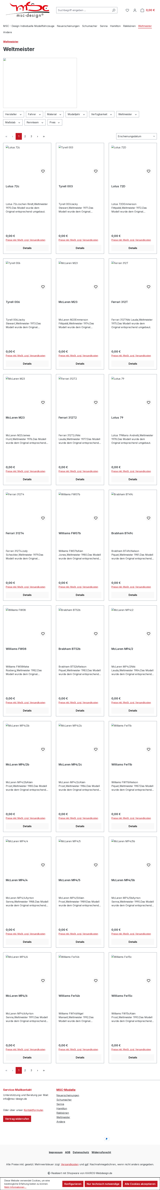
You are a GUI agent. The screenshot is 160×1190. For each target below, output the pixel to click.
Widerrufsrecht (101, 1152)
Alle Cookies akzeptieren (140, 1183)
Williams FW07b (70, 533)
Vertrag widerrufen (17, 1118)
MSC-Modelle (65, 1089)
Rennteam (33, 122)
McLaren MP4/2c (70, 764)
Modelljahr (74, 114)
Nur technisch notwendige (103, 1183)
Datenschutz (81, 1152)
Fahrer (32, 114)
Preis (53, 122)
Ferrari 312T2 (68, 417)
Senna (60, 1104)
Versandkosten (70, 1164)
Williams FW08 (16, 648)
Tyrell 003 (66, 186)
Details (27, 248)
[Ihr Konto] (135, 10)
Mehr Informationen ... (15, 1187)
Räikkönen (62, 1112)
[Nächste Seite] (37, 136)
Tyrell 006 (13, 302)
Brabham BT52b (69, 648)
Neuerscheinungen (67, 1095)
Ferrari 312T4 (15, 533)
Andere (60, 1121)
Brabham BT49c (122, 533)
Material (52, 114)
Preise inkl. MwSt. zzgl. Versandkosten (25, 240)
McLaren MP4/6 (17, 995)
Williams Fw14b (69, 995)
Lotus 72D (118, 186)
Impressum (55, 1152)
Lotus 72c (12, 186)
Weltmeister (125, 114)
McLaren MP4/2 (122, 648)
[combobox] (83, 10)
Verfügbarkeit (99, 114)
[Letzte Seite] (44, 136)
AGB (67, 1152)
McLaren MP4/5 (69, 880)
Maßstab (10, 122)
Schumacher (64, 1099)
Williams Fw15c (121, 995)
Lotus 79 (117, 417)
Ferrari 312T (119, 302)
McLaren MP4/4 (17, 880)
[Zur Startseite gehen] (26, 9)
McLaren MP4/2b (17, 764)
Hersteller (11, 114)
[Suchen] (113, 10)
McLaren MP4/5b (123, 880)
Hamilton (61, 1108)
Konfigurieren (72, 1183)
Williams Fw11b (121, 764)
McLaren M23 (68, 302)
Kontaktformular (33, 1110)
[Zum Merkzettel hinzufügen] (43, 171)
